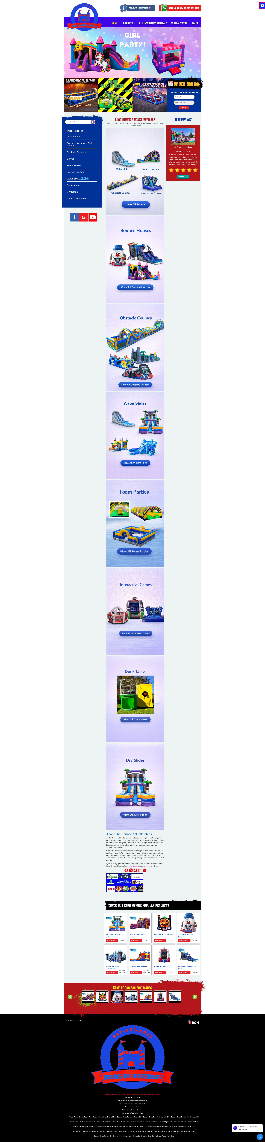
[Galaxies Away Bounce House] (175, 996)
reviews (187, 147)
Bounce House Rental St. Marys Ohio (109, 1131)
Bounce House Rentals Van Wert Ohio (157, 1131)
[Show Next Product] (195, 997)
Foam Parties (74, 165)
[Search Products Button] (93, 122)
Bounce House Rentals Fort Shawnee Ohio (185, 1117)
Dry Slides (72, 192)
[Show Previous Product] (70, 997)
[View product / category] (132, 52)
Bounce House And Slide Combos (80, 144)
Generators (73, 185)
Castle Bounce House (138, 966)
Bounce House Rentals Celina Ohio (159, 1126)
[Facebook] (137, 8)
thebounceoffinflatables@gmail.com (135, 1100)
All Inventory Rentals (153, 23)
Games (71, 158)
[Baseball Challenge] (160, 996)
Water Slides (126, 1110)
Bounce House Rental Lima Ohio (133, 1131)
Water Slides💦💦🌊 (78, 178)
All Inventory (73, 136)
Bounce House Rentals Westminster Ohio (134, 1122)
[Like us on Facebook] (74, 217)
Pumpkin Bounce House (163, 934)
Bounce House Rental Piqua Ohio (163, 1136)
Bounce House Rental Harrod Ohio (104, 1117)
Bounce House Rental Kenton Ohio (183, 1126)
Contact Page (179, 23)
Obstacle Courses (76, 152)
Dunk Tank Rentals (77, 198)
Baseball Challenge (161, 966)
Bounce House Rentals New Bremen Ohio (108, 1136)
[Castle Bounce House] (146, 996)
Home (115, 23)
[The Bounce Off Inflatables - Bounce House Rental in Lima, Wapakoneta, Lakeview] (84, 17)
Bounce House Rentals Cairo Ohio (108, 1122)
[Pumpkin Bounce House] (102, 996)
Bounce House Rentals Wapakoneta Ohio (162, 1122)
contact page (132, 866)
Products (128, 23)
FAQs (195, 23)
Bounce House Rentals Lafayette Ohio (129, 1117)
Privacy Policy (73, 1117)
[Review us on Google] (83, 217)
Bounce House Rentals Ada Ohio (187, 1122)
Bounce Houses (75, 172)
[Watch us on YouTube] (93, 217)
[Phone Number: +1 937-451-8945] (183, 8)
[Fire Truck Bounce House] (88, 996)
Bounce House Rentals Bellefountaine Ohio (137, 1136)
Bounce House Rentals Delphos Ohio (110, 1126)
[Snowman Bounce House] (117, 996)
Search (184, 108)
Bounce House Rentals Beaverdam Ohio (83, 1122)
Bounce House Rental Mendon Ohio (183, 1131)
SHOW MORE (183, 176)
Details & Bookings (112, 940)
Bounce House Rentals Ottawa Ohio (135, 1126)
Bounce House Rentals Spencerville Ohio (156, 1117)
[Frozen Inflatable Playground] (131, 996)
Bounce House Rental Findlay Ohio (84, 1131)
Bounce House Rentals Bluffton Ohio (85, 1126)
